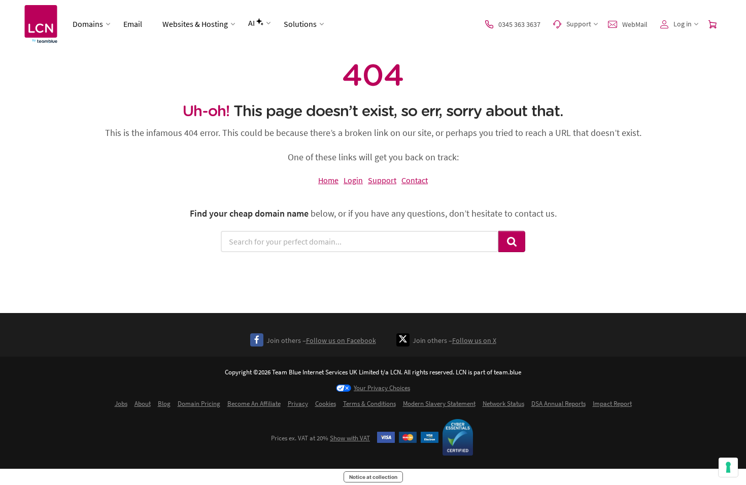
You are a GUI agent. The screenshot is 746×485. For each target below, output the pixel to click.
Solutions (300, 24)
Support (382, 180)
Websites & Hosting (195, 24)
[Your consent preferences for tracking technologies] (728, 467)
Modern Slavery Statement (439, 403)
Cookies (325, 403)
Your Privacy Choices (382, 388)
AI (251, 23)
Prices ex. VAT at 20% (320, 438)
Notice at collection (373, 477)
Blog (164, 403)
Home (328, 180)
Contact (414, 180)
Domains (88, 24)
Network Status (503, 403)
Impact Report (612, 403)
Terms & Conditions (369, 403)
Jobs (121, 403)
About (142, 403)
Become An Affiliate (254, 403)
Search (512, 241)
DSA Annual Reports (558, 403)
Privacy (298, 403)
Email (132, 24)
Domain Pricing (199, 403)
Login (353, 180)
